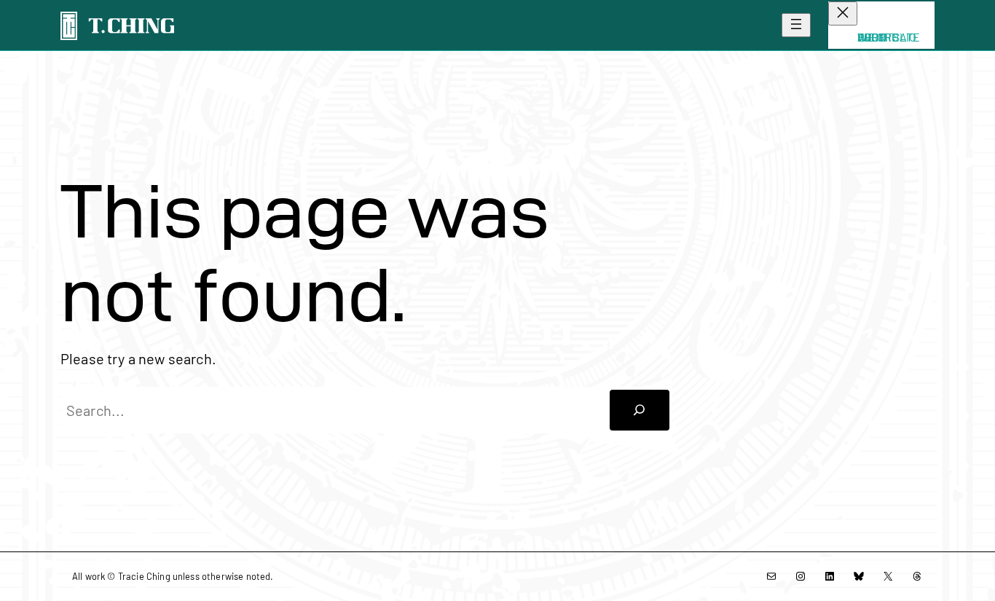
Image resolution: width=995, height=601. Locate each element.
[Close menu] (842, 13)
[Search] (639, 410)
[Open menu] (796, 25)
